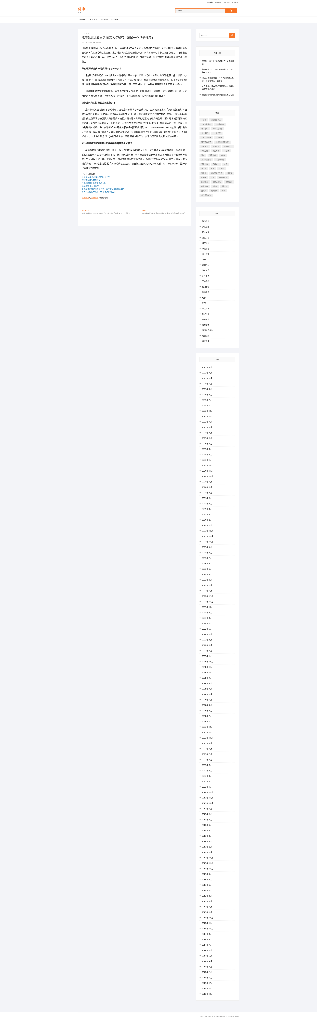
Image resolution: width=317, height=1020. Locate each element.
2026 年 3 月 (207, 395)
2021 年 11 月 (207, 667)
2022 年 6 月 (207, 629)
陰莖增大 (228, 182)
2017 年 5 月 (207, 956)
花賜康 (203, 177)
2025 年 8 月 (207, 427)
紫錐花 (221, 169)
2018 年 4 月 (207, 896)
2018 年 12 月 (207, 858)
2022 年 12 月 (207, 596)
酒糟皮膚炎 (217, 182)
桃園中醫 (216, 151)
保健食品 (205, 221)
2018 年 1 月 (207, 912)
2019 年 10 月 (207, 803)
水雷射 (226, 151)
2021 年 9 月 (207, 678)
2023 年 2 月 (207, 585)
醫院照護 (205, 341)
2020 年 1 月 (207, 787)
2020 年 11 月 (207, 732)
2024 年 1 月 (207, 525)
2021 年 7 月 (207, 689)
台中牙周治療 (217, 129)
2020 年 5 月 (207, 765)
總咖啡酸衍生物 (216, 173)
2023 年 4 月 (207, 574)
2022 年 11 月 (207, 602)
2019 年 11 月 (207, 798)
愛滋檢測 (204, 146)
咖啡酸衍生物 (206, 142)
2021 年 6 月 (207, 694)
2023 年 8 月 (207, 553)
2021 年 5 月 (207, 700)
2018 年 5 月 (207, 890)
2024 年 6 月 (207, 498)
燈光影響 (205, 270)
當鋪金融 (218, 2)
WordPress (235, 1016)
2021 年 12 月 (207, 662)
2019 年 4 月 (207, 836)
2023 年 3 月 (207, 580)
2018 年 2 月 (207, 907)
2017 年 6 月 (207, 950)
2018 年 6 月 (207, 885)
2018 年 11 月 (207, 863)
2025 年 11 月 (207, 416)
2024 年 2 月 (207, 520)
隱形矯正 (85, 198)
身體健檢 (205, 319)
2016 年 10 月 (207, 994)
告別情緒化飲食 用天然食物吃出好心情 (218, 95)
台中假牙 (204, 129)
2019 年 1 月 (207, 852)
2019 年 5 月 (207, 830)
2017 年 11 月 (207, 923)
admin (90, 42)
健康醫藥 (235, 2)
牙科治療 (205, 276)
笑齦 (212, 169)
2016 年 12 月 (207, 983)
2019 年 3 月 (207, 841)
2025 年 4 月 (207, 449)
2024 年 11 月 (207, 471)
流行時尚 (227, 2)
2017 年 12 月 (207, 918)
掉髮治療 (205, 249)
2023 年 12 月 (207, 531)
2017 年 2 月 (207, 972)
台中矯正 (204, 133)
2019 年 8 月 (207, 814)
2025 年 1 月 (207, 460)
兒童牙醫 (205, 238)
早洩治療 (204, 151)
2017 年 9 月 (207, 934)
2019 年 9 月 (207, 809)
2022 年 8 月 (207, 618)
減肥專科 (205, 265)
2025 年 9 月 (207, 422)
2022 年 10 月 (207, 607)
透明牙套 (94, 198)
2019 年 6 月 (207, 825)
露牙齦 (224, 186)
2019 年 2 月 (207, 847)
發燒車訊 (210, 2)
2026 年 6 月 (207, 378)
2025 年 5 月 (207, 444)
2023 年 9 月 (207, 547)
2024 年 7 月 (207, 493)
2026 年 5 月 (207, 384)
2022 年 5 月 (207, 634)
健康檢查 (205, 227)
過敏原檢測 (223, 177)
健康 (81, 9)
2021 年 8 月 (207, 683)
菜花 (212, 177)
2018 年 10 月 (207, 869)
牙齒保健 (205, 281)
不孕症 (203, 120)
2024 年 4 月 (207, 509)
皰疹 (225, 164)
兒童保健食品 (206, 124)
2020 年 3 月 (207, 776)
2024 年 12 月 (207, 465)
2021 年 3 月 (207, 711)
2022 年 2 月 (207, 651)
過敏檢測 (204, 182)
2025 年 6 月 (207, 438)
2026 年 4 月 (207, 389)
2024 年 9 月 (207, 482)
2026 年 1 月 (207, 405)
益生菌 (203, 169)
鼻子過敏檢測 (206, 195)
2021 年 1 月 (207, 721)
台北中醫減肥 (206, 137)
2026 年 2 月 (207, 400)
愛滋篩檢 (216, 146)
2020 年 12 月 (207, 727)
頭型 (223, 191)
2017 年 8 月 (207, 939)
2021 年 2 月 (207, 716)
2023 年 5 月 (207, 569)
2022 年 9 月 (207, 612)
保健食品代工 (216, 120)
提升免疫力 (228, 146)
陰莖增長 (204, 186)
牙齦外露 (204, 164)
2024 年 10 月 (207, 476)
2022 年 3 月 (207, 645)
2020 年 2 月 (207, 781)
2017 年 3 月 (207, 967)
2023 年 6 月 (207, 563)
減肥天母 (212, 155)
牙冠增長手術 (206, 160)
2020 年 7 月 (207, 754)
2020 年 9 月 (207, 743)
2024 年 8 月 (207, 487)
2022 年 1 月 (207, 656)
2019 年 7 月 (207, 820)
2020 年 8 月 (207, 749)
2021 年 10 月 (207, 672)
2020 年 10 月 (207, 738)
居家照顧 (205, 243)
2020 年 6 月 (207, 760)
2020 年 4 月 (207, 770)
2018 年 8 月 (207, 879)
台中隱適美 (217, 133)
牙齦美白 (216, 164)
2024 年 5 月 (207, 504)
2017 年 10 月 (207, 928)
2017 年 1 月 (207, 978)
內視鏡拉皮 (220, 124)
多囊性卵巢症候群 (222, 142)
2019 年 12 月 (207, 792)
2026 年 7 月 (207, 373)
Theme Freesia (219, 1016)
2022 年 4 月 (207, 640)
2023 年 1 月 (207, 591)
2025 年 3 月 (207, 454)
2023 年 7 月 (207, 558)
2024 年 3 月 (207, 514)
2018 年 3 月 (207, 901)
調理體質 (205, 314)
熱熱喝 (223, 155)
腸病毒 (229, 173)
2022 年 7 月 (207, 623)
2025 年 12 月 (207, 411)
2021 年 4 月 (207, 705)
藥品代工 (205, 308)
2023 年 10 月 (207, 542)
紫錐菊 (203, 173)
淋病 (203, 155)
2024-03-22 (87, 33)
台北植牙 (219, 137)
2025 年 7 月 (207, 433)
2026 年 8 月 (207, 367)
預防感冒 (214, 191)
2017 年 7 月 (207, 945)
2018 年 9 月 (207, 874)
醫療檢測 (205, 336)
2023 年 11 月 (207, 536)
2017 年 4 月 (207, 961)
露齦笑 (203, 191)
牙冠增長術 (220, 160)
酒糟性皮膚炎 (207, 330)
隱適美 (215, 186)
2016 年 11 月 (207, 988)
